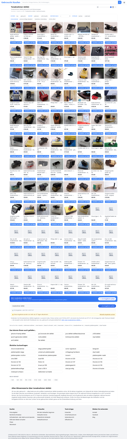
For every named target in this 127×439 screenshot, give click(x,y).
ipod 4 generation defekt (19, 337)
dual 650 (41, 359)
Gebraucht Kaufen (10, 2)
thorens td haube (98, 368)
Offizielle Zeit (68, 419)
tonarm (67, 355)
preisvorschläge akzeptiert (26, 19)
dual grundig (69, 368)
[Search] (119, 2)
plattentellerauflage (17, 368)
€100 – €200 (37, 380)
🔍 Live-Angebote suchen (107, 306)
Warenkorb (13, 424)
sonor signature (70, 349)
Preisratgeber (14, 412)
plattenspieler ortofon (18, 355)
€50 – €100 (28, 380)
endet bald (87, 16)
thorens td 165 (97, 362)
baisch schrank (48, 325)
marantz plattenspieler (91, 325)
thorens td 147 (70, 362)
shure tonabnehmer (17, 349)
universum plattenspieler (46, 352)
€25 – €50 (19, 380)
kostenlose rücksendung (40, 19)
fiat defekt (41, 340)
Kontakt (95, 412)
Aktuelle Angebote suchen (107, 314)
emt (55, 325)
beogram (96, 349)
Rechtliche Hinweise (15, 415)
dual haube (103, 325)
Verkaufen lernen (42, 415)
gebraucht (23, 16)
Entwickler (68, 412)
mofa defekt (42, 337)
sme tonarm (39, 325)
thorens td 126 (97, 359)
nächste (80, 16)
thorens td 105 (97, 365)
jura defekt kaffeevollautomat (75, 334)
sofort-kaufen (44, 16)
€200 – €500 (47, 380)
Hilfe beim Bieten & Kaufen (17, 419)
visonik (20, 325)
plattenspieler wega (17, 352)
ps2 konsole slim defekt (46, 334)
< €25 (12, 380)
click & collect (52, 19)
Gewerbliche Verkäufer (43, 417)
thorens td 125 (16, 365)
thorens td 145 (16, 362)
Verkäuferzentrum (42, 419)
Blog (94, 417)
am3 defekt (14, 340)
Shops (11, 422)
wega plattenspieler (44, 349)
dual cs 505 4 (42, 368)
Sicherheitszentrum (70, 415)
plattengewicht (70, 365)
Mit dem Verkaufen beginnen (45, 412)
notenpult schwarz (17, 372)
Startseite (13, 11)
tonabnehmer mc (79, 325)
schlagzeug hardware (72, 352)
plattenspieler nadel (99, 355)
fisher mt (41, 362)
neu (17, 16)
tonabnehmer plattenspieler (47, 355)
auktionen (36, 16)
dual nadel (96, 352)
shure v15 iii (68, 325)
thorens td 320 (70, 359)
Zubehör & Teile (20, 11)
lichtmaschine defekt (72, 337)
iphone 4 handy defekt (18, 334)
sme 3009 (14, 359)
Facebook (95, 415)
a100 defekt (96, 334)
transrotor (61, 325)
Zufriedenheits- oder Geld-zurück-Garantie (22, 417)
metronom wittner (29, 325)
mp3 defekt (96, 337)
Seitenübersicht (69, 417)
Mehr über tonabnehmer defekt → (72, 320)
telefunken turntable (45, 372)
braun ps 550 (42, 365)
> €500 (56, 380)
